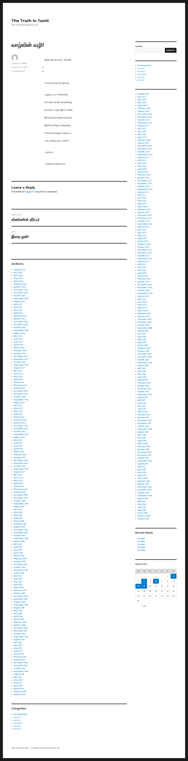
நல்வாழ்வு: (17, 726)
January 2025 (20, 319)
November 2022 (21, 394)
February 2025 (20, 316)
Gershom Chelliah (19, 63)
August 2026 (19, 269)
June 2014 (18, 680)
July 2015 (17, 642)
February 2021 (20, 454)
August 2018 (19, 541)
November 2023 (21, 359)
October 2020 (20, 466)
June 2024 (18, 339)
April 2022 (18, 414)
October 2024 (20, 327)
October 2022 (20, 397)
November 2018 (21, 532)
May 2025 (18, 310)
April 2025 (18, 313)
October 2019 (19, 501)
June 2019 (18, 512)
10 (138, 586)
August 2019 (19, 506)
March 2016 (19, 619)
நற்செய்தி (17, 729)
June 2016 (18, 610)
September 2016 (21, 605)
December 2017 (20, 564)
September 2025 (21, 298)
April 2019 (18, 518)
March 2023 (19, 382)
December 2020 (21, 460)
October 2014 (19, 668)
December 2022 (21, 391)
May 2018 (18, 550)
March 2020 (19, 486)
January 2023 (20, 388)
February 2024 (20, 350)
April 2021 (18, 449)
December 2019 (21, 495)
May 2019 (18, 515)
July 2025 (18, 304)
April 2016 (18, 616)
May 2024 (18, 342)
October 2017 (19, 567)
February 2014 (20, 691)
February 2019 (20, 524)
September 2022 (21, 400)
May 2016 (18, 613)
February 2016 (20, 622)
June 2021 (18, 443)
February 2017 (20, 590)
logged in (30, 191)
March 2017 (19, 587)
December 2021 (21, 426)
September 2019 (21, 504)
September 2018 (21, 538)
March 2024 (19, 348)
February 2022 (20, 420)
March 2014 (19, 689)
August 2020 (19, 472)
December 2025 (21, 290)
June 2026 (18, 275)
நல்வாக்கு (17, 717)
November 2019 (20, 498)
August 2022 (19, 402)
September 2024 (21, 330)
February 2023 (20, 385)
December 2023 (21, 356)
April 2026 (18, 281)
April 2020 (18, 483)
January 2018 (19, 561)
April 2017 (18, 584)
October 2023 (20, 362)
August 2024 (19, 333)
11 (144, 586)
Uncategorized (18, 71)
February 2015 (20, 657)
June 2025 (18, 307)
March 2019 (19, 521)
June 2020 (18, 478)
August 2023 (19, 368)
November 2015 (20, 631)
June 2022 (18, 408)
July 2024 (18, 336)
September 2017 (21, 570)
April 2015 (18, 651)
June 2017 (18, 579)
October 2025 (20, 295)
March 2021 (19, 452)
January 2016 (19, 625)
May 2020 (18, 480)
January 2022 (20, 423)
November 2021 (21, 428)
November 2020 (21, 463)
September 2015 (21, 636)
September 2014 (21, 671)
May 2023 (18, 376)
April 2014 (18, 686)
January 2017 (19, 593)
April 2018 (18, 553)
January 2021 (19, 457)
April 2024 (18, 345)
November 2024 (21, 324)
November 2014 (21, 665)
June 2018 (18, 547)
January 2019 (19, 527)
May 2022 (18, 411)
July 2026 (18, 272)
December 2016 (21, 596)
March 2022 (19, 417)
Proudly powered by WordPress (45, 748)
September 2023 (21, 365)
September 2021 (21, 434)
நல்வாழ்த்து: (18, 723)
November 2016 (20, 599)
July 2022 (18, 405)
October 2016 (19, 602)
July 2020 (18, 475)
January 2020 (20, 492)
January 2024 (20, 353)
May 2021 (18, 446)
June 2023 (18, 374)
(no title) (141, 538)
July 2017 (17, 576)
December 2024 (21, 322)
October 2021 (19, 431)
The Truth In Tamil (30, 20)
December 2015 (21, 628)
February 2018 (20, 558)
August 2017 (19, 573)
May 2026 (18, 278)
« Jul (144, 606)
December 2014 (21, 663)
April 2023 (18, 379)
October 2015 (19, 634)
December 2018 (21, 530)
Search (138, 46)
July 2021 (18, 440)
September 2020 (21, 469)
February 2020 (20, 489)
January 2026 (20, 287)
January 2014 (19, 694)
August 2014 (19, 674)
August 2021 (19, 437)
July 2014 (18, 677)
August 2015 (19, 639)
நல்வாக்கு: (17, 720)
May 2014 (18, 683)
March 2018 (19, 556)
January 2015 (19, 660)
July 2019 (17, 509)
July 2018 (18, 544)
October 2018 (19, 535)
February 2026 (20, 284)
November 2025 (21, 293)
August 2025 (19, 301)
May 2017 (18, 582)
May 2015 (18, 648)
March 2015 (19, 654)
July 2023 (18, 371)
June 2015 (18, 645)
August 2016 (19, 608)
